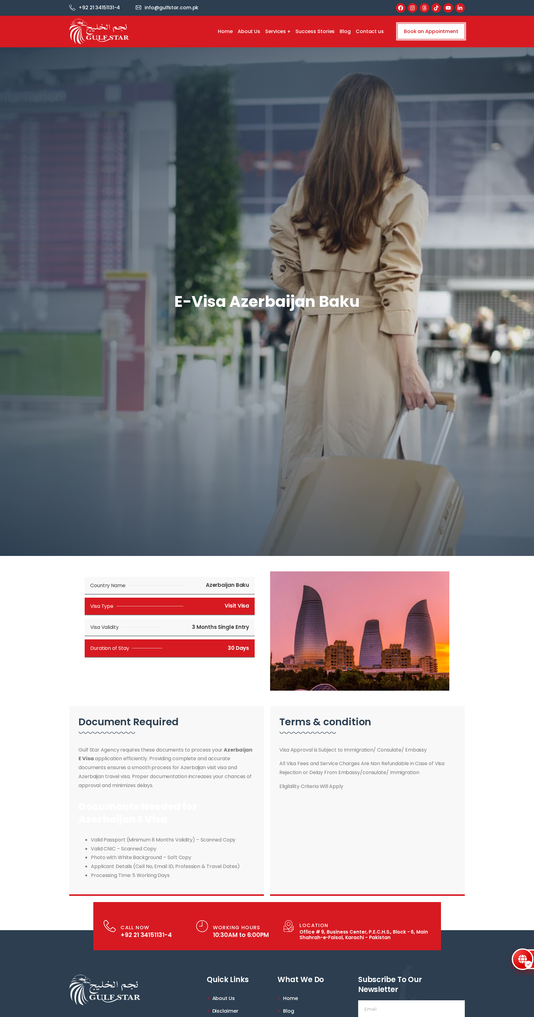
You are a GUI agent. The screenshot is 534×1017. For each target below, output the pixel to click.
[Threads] (424, 8)
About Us (249, 31)
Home (225, 31)
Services (275, 31)
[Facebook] (400, 8)
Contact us (370, 31)
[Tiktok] (436, 8)
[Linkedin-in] (460, 8)
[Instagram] (412, 8)
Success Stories (315, 31)
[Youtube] (448, 8)
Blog (345, 31)
